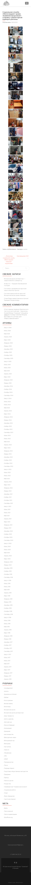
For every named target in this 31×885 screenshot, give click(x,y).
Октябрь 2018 (8, 611)
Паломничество (8, 762)
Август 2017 (7, 654)
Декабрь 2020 (8, 531)
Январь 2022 (8, 491)
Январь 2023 (8, 454)
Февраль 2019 (8, 599)
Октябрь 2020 (8, 537)
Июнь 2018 (7, 623)
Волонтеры (7, 706)
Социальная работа (10, 790)
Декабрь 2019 (8, 568)
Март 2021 (7, 522)
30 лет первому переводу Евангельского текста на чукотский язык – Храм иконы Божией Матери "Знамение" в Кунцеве (16, 311)
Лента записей (8, 811)
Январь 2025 (7, 383)
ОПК (5, 756)
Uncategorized (8, 688)
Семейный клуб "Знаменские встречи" (15, 787)
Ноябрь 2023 (8, 426)
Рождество (7, 784)
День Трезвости (9, 716)
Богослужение (8, 700)
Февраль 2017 (8, 673)
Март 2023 (7, 448)
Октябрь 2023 (8, 429)
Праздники (7, 774)
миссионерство (8, 734)
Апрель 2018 (7, 630)
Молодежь (7, 743)
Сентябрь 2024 (8, 395)
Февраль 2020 (8, 562)
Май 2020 (7, 552)
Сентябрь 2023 (8, 432)
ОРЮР (6, 759)
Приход (6, 777)
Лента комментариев (10, 814)
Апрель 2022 (8, 482)
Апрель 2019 (7, 593)
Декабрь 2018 (8, 605)
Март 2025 (7, 377)
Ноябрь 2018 (7, 608)
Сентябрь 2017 (8, 651)
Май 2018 (7, 626)
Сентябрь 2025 (8, 358)
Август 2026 (7, 327)
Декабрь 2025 (8, 349)
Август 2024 (7, 398)
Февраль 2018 (8, 636)
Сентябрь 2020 (8, 540)
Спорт (6, 793)
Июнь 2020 (7, 549)
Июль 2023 (7, 435)
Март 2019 (7, 596)
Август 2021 (7, 506)
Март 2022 (7, 485)
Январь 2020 (8, 565)
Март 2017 (7, 670)
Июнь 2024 (7, 404)
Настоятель (7, 747)
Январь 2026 (8, 346)
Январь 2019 (7, 602)
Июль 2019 (7, 583)
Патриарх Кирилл (9, 768)
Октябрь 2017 (8, 648)
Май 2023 (7, 441)
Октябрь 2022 (8, 463)
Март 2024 (7, 414)
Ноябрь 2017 (7, 645)
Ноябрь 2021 (7, 497)
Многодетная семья (10, 737)
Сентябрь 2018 (8, 614)
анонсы (6, 691)
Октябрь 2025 (8, 355)
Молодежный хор (9, 740)
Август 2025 (7, 361)
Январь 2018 (7, 639)
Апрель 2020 (8, 556)
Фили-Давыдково (9, 796)
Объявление (7, 753)
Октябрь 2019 (8, 574)
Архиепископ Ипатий (10, 694)
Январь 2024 (8, 420)
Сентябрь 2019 (8, 577)
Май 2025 (7, 371)
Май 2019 (7, 589)
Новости (6, 750)
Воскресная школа (9, 709)
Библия (6, 697)
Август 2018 (7, 617)
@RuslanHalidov (19, 882)
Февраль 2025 (8, 380)
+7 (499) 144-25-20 (15, 854)
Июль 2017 (7, 657)
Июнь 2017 (7, 660)
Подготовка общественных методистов (16, 771)
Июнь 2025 (7, 367)
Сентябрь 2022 (8, 466)
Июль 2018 (7, 620)
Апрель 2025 (8, 374)
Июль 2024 (7, 401)
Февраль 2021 (8, 525)
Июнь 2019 (7, 586)
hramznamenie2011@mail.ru (15, 845)
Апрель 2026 (8, 337)
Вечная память (8, 703)
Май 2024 (7, 408)
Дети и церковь (8, 719)
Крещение (7, 731)
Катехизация (7, 728)
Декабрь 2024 (8, 386)
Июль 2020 (7, 546)
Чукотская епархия (9, 799)
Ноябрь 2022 (8, 460)
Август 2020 (7, 543)
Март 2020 (7, 559)
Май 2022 (7, 478)
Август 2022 (7, 469)
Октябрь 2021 (8, 500)
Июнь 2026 (7, 330)
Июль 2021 (7, 509)
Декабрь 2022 (8, 457)
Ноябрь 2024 (8, 389)
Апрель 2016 (7, 679)
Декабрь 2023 (8, 423)
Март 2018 (7, 633)
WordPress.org (8, 817)
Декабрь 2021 (8, 494)
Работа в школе (8, 780)
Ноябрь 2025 (8, 352)
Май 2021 (7, 515)
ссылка (25, 249)
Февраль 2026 (8, 343)
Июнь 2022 (7, 475)
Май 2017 (6, 663)
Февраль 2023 (8, 451)
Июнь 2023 (7, 438)
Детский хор (8, 722)
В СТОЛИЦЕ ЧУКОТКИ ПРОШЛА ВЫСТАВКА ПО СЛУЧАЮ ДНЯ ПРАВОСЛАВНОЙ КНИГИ (15, 316)
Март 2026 (7, 340)
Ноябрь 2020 (8, 534)
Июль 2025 (7, 364)
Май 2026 (7, 334)
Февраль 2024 (8, 417)
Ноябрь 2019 (7, 571)
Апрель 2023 (8, 445)
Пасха (6, 765)
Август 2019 (7, 580)
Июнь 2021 (7, 512)
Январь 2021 (7, 528)
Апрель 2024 (8, 411)
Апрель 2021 (7, 519)
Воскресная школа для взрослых (14, 713)
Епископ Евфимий (9, 725)
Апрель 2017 (7, 667)
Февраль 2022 (8, 488)
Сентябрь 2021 (8, 503)
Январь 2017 (7, 676)
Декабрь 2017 (8, 642)
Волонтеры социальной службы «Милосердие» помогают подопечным (9, 259)
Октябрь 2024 (8, 392)
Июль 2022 (7, 472)
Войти (6, 808)
